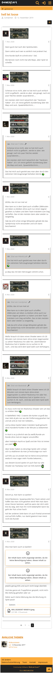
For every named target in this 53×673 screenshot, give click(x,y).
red (10, 645)
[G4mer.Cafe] (9, 2)
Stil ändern (6, 659)
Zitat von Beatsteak (18, 385)
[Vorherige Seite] (21, 625)
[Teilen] (49, 22)
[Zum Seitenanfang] (49, 669)
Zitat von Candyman (19, 302)
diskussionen (14, 642)
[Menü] (49, 2)
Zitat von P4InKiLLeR (19, 256)
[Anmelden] (43, 3)
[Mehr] (49, 42)
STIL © (26, 670)
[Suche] (37, 2)
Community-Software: (26, 667)
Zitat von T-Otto (17, 144)
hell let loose (13, 647)
